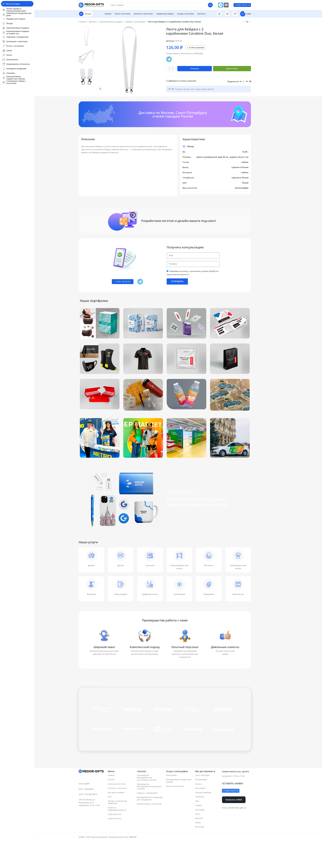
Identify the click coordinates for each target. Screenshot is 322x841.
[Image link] (91, 771)
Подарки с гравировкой (147, 793)
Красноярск (200, 788)
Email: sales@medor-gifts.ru (234, 807)
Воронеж (199, 818)
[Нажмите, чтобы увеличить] (100, 89)
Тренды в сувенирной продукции (117, 802)
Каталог (111, 779)
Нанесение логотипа (117, 784)
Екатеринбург (201, 779)
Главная (82, 21)
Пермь (198, 822)
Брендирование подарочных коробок (178, 780)
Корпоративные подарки (111, 21)
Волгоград (199, 827)
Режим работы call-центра (235, 771)
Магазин (93, 21)
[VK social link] (247, 81)
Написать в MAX (234, 799)
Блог (110, 797)
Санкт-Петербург (202, 775)
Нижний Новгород (203, 792)
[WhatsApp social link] (243, 81)
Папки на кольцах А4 (175, 786)
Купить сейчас (232, 68)
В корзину (194, 68)
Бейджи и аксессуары (135, 21)
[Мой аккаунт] (219, 13)
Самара (198, 805)
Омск (197, 814)
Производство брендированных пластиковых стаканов (146, 777)
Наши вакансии (114, 814)
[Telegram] (220, 5)
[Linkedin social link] (240, 81)
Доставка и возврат (116, 792)
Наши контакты (114, 818)
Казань (198, 784)
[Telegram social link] (250, 81)
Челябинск (200, 797)
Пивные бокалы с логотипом (149, 804)
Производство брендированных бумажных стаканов (149, 786)
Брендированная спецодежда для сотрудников (150, 798)
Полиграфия (171, 775)
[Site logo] (91, 5)
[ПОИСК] (210, 5)
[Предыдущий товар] (244, 22)
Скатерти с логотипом (117, 788)
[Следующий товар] (249, 22)
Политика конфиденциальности (117, 808)
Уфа (197, 801)
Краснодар (200, 809)
